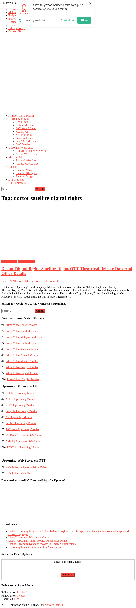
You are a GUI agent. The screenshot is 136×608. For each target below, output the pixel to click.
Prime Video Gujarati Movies (22, 373)
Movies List (15, 157)
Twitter (21, 595)
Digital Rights (16, 179)
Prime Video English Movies (23, 379)
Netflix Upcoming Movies (20, 399)
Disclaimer (14, 25)
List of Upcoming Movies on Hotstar (29, 537)
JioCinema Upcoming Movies (22, 429)
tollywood (41, 280)
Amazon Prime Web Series (31, 150)
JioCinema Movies (26, 128)
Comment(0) (54, 280)
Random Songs (24, 176)
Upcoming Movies (18, 118)
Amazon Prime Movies (21, 115)
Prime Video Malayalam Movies (24, 337)
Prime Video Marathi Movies (22, 361)
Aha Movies (22, 121)
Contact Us (14, 31)
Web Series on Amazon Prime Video (26, 467)
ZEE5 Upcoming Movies (20, 405)
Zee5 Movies (23, 144)
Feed (16, 598)
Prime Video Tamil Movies (21, 330)
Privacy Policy (16, 28)
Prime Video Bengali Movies (22, 367)
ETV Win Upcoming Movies (23, 447)
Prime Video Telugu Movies (21, 324)
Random (13, 166)
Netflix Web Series (26, 153)
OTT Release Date (19, 182)
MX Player (22, 131)
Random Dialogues (26, 173)
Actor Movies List (26, 160)
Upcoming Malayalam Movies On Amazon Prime (36, 547)
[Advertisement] (68, 86)
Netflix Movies (24, 134)
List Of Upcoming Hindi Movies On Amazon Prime (37, 540)
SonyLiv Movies (25, 137)
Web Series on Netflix (18, 473)
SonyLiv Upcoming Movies (21, 411)
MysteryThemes (54, 604)
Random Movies (25, 169)
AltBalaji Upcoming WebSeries (23, 441)
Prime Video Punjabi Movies (22, 355)
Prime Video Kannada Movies (22, 349)
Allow (84, 20)
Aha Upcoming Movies (18, 417)
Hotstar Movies (24, 125)
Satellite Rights (26, 261)
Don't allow (67, 20)
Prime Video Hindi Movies (21, 343)
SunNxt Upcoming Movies (21, 423)
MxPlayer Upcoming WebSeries (24, 435)
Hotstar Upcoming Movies (20, 393)
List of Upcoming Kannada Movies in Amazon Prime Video (42, 543)
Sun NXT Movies (26, 141)
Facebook (22, 592)
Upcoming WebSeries (20, 147)
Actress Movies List (27, 163)
